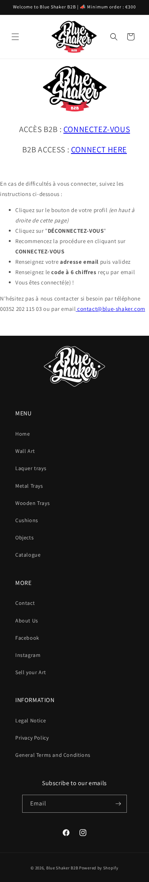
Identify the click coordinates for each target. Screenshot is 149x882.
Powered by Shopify (98, 868)
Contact (25, 602)
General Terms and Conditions (53, 754)
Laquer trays (30, 468)
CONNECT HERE (99, 149)
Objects (24, 537)
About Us (26, 620)
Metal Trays (29, 485)
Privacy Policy (32, 737)
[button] (15, 36)
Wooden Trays (32, 503)
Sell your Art (30, 672)
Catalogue (27, 554)
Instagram (27, 655)
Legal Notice (30, 720)
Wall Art (25, 451)
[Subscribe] (118, 804)
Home (22, 433)
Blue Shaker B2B (62, 868)
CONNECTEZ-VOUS (96, 129)
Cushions (26, 520)
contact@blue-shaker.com (110, 308)
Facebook (27, 637)
